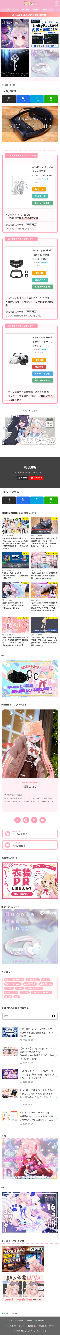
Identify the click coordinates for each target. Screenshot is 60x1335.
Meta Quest (33, 979)
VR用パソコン (48, 9)
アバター (24, 992)
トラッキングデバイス (41, 992)
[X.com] (22, 478)
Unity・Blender (12, 984)
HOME (6, 1313)
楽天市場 (39, 366)
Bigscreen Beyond (14, 979)
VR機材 (36, 9)
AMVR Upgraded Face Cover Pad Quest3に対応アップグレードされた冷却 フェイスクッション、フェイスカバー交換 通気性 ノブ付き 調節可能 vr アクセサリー (42, 255)
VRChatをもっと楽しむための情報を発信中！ (30, 15)
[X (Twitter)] (34, 820)
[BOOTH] (26, 820)
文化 (17, 996)
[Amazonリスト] (17, 820)
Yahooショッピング (42, 374)
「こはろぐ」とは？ (10, 9)
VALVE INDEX (30, 984)
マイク (8, 996)
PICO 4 (45, 979)
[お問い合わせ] (42, 820)
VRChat (25, 9)
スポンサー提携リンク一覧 (21, 1320)
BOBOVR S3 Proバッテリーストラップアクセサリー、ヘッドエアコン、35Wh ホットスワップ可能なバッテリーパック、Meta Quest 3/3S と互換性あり (42, 342)
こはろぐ (24, 1331)
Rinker (44, 179)
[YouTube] (36, 478)
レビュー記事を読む (42, 203)
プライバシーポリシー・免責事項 (22, 1325)
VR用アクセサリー (34, 988)
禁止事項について (46, 1325)
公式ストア (40, 196)
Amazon (39, 189)
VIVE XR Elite (46, 984)
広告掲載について (43, 1320)
